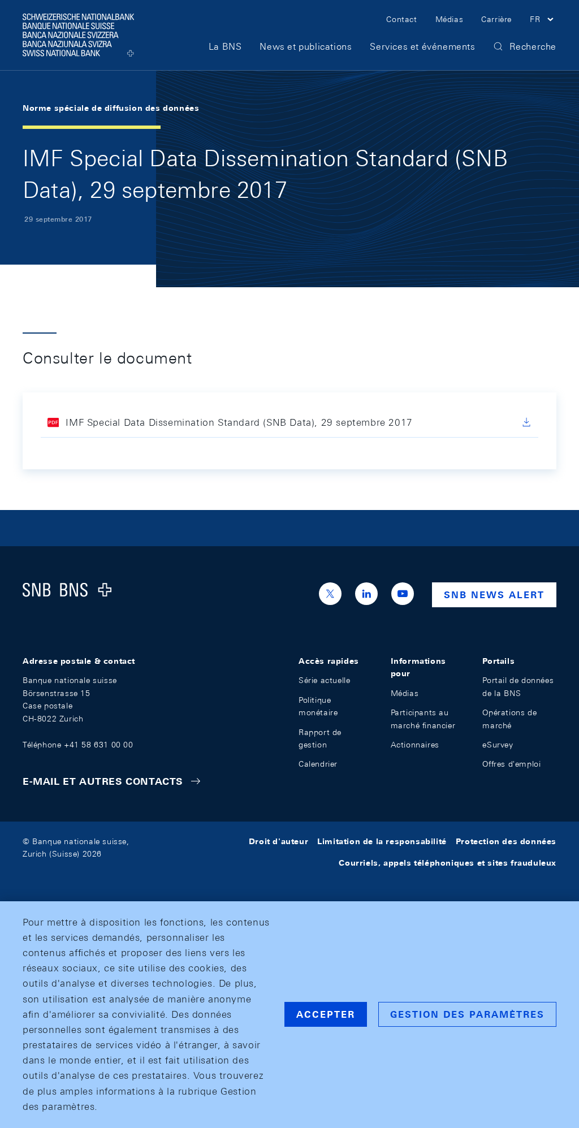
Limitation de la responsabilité (382, 841)
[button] (543, 21)
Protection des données (506, 841)
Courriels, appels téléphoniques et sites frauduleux (447, 863)
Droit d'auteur (278, 841)
